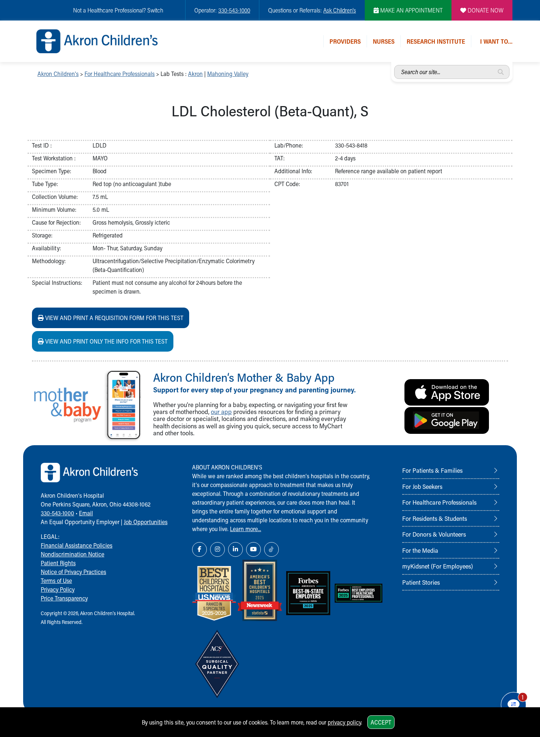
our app (221, 411)
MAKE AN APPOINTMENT (411, 10)
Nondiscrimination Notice (72, 554)
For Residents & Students (434, 518)
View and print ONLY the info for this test (106, 341)
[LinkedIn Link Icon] (235, 549)
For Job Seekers (422, 486)
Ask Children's (339, 10)
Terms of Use (56, 580)
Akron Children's (58, 73)
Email (86, 513)
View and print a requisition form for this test (113, 318)
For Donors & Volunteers (434, 534)
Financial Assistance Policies (76, 545)
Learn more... (245, 529)
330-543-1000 (234, 10)
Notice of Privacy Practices (73, 572)
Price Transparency (64, 598)
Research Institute (436, 41)
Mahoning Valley (227, 73)
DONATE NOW (485, 10)
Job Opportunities (146, 522)
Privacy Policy (58, 589)
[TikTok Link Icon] (271, 549)
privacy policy (344, 722)
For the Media (420, 550)
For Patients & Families (432, 470)
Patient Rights (58, 563)
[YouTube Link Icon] (253, 549)
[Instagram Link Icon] (217, 549)
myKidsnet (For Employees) (437, 566)
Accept (381, 722)
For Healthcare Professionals (119, 73)
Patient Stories (421, 582)
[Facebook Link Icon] (199, 549)
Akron (195, 73)
